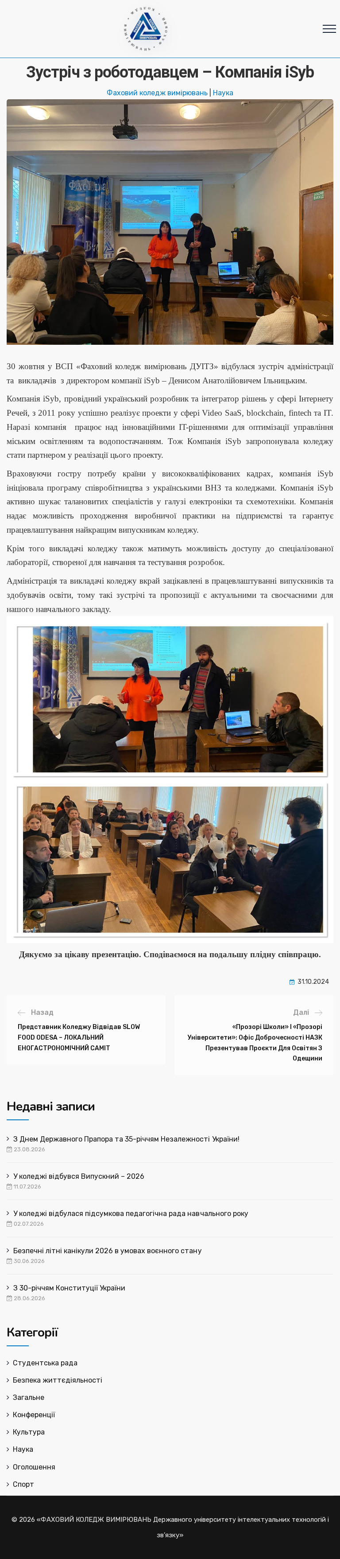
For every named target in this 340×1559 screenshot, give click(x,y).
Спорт (23, 1484)
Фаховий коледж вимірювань (157, 93)
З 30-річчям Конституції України (69, 1288)
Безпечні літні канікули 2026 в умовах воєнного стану (107, 1251)
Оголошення (34, 1467)
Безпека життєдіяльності (57, 1380)
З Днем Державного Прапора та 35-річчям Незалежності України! (126, 1139)
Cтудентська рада (45, 1363)
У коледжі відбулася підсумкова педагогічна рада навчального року (130, 1213)
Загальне (28, 1397)
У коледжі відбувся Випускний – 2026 (78, 1176)
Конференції (34, 1415)
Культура (29, 1432)
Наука (223, 93)
